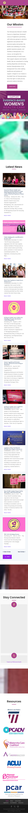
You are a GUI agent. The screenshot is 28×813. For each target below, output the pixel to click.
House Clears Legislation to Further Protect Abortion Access (13, 281)
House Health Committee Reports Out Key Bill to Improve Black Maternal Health (13, 491)
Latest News (18, 800)
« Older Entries (7, 551)
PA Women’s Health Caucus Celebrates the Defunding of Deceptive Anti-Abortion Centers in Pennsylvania (13, 319)
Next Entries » (21, 551)
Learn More (12, 86)
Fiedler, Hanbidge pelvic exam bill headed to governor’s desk (13, 237)
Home (7, 800)
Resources (20, 802)
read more (7, 215)
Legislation (5, 802)
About (11, 800)
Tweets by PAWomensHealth (14, 662)
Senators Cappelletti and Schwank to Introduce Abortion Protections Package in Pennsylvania (13, 363)
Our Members (13, 802)
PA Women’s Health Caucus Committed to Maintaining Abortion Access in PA (13, 407)
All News (7, 556)
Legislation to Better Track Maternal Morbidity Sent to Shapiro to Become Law (13, 448)
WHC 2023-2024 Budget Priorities (11, 534)
